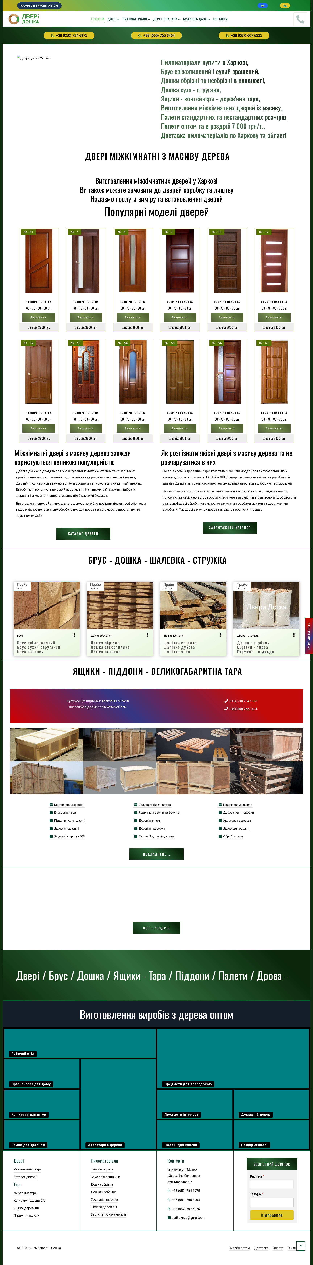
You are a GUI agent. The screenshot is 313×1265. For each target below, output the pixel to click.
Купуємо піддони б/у (29, 1200)
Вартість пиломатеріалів (109, 1214)
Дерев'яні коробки (151, 828)
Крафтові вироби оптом (39, 5)
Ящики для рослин (235, 828)
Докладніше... (156, 854)
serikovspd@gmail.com (188, 1218)
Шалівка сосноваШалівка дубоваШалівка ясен (180, 647)
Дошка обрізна (102, 1184)
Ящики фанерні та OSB (69, 836)
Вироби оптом (239, 1248)
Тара (18, 1184)
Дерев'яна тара (165, 19)
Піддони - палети (26, 1215)
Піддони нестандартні (69, 820)
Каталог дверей (83, 533)
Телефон (256, 1194)
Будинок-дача (195, 19)
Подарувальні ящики (237, 805)
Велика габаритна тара (154, 805)
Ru (285, 5)
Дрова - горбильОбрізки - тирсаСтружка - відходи (255, 647)
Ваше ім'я (257, 1176)
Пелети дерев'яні (104, 1207)
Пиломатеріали (134, 19)
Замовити (39, 317)
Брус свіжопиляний (105, 1177)
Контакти (220, 19)
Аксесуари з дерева (236, 820)
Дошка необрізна (103, 1192)
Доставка (261, 1248)
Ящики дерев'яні (26, 1208)
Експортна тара (64, 812)
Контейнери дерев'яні (68, 805)
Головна (98, 19)
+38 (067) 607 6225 (245, 35)
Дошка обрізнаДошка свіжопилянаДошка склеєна (110, 647)
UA (262, 5)
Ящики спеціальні (66, 828)
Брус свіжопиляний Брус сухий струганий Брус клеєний (38, 647)
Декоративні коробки (238, 812)
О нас (292, 1248)
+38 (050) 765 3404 (158, 35)
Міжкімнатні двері (27, 1169)
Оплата (278, 1248)
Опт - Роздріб (156, 928)
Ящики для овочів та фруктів (158, 812)
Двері (111, 19)
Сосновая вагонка (104, 1199)
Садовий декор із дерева (155, 836)
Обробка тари (232, 836)
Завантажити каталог (230, 527)
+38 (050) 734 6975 (70, 35)
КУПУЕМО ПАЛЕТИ (309, 636)
